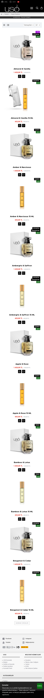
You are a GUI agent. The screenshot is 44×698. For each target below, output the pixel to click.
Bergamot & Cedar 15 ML (22, 610)
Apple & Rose (21, 364)
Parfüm (7, 14)
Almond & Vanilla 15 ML (22, 118)
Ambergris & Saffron (22, 266)
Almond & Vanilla (22, 69)
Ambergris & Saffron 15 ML (22, 315)
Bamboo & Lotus (22, 462)
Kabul (39, 686)
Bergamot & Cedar (22, 561)
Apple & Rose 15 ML (22, 413)
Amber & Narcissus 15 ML (22, 216)
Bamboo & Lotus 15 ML (22, 511)
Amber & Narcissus (22, 167)
